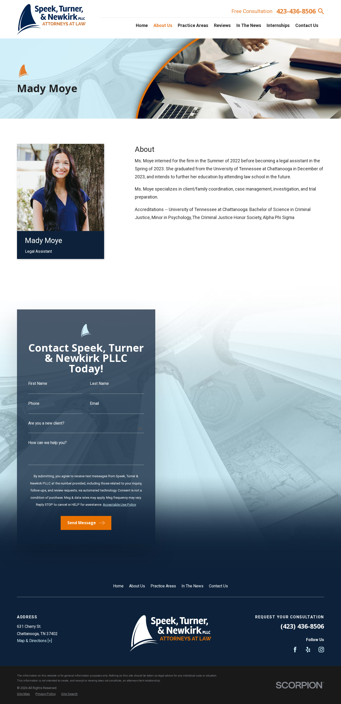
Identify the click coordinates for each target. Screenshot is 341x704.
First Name (37, 384)
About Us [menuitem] (163, 25)
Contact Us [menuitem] (306, 25)
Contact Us (218, 586)
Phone (33, 404)
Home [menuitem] (142, 25)
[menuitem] (23, 694)
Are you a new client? (46, 423)
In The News (192, 586)
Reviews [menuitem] (222, 25)
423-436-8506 (296, 11)
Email (94, 404)
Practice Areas (163, 586)
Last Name (99, 384)
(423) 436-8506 (302, 626)
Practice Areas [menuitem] (193, 25)
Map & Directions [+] (34, 640)
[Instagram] (321, 649)
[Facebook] (295, 649)
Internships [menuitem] (278, 25)
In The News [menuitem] (248, 25)
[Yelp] (308, 649)
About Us (137, 586)
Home (118, 586)
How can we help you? (47, 443)
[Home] (51, 19)
